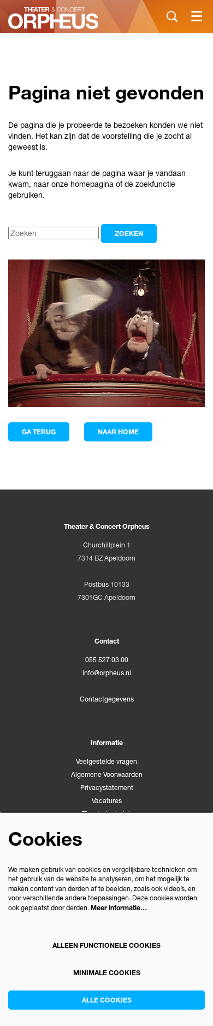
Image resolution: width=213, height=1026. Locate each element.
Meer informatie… (119, 908)
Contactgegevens (107, 699)
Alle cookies (107, 1000)
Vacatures (107, 801)
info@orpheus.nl (106, 673)
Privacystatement (106, 787)
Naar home (118, 432)
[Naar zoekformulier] (172, 16)
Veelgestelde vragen (106, 761)
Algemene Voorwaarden (107, 774)
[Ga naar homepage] (53, 18)
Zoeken (129, 233)
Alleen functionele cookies (106, 945)
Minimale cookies (106, 973)
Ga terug (39, 432)
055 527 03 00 (106, 660)
